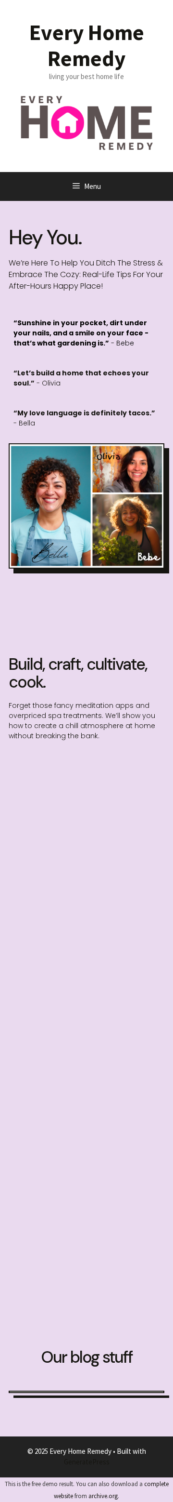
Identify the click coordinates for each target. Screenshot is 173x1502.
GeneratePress (87, 1461)
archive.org (103, 1496)
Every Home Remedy (86, 45)
